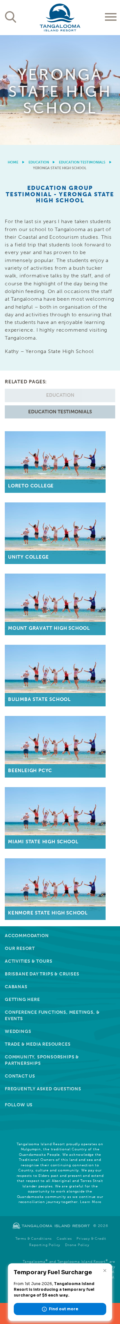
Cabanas (16, 986)
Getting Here (22, 999)
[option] (60, 90)
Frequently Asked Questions (43, 1089)
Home (13, 162)
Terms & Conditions (33, 1239)
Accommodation (27, 935)
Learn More (90, 1202)
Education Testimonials (82, 162)
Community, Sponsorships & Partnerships (42, 1060)
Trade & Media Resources (37, 1044)
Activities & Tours (28, 961)
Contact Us (20, 1076)
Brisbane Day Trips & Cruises (42, 974)
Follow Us (19, 1105)
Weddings (18, 1031)
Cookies (64, 1239)
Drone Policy (77, 1245)
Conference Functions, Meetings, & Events (52, 1015)
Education (38, 162)
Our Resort (20, 948)
